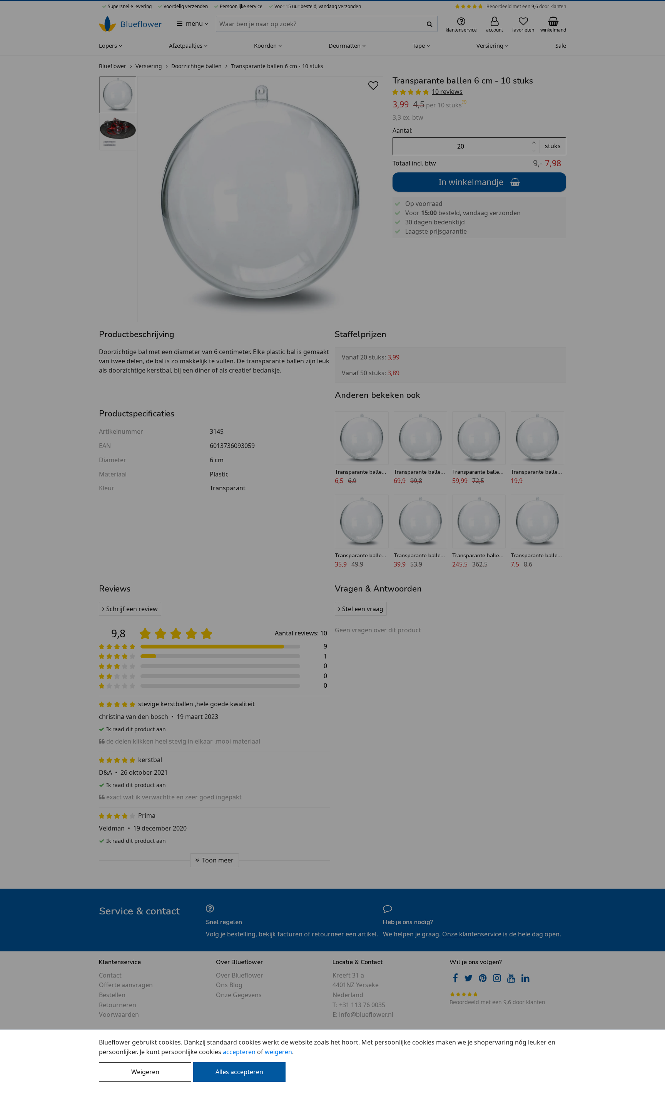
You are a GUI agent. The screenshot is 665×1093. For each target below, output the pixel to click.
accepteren (239, 1052)
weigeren (278, 1052)
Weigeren (145, 1072)
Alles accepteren (239, 1072)
